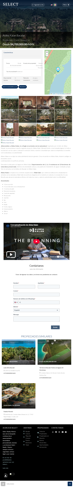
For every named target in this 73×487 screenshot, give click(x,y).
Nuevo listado (3, 342)
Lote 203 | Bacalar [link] (9, 367)
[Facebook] (56, 432)
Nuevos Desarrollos (10, 87)
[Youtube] (62, 432)
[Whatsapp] (52, 432)
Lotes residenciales (58, 342)
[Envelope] (65, 432)
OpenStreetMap (61, 93)
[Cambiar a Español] (55, 5)
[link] (18, 352)
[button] (58, 69)
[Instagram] (59, 432)
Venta (53, 342)
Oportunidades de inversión (14, 342)
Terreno (31, 342)
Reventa (26, 342)
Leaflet (53, 93)
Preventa (22, 87)
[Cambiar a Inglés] (51, 5)
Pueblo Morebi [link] (8, 411)
